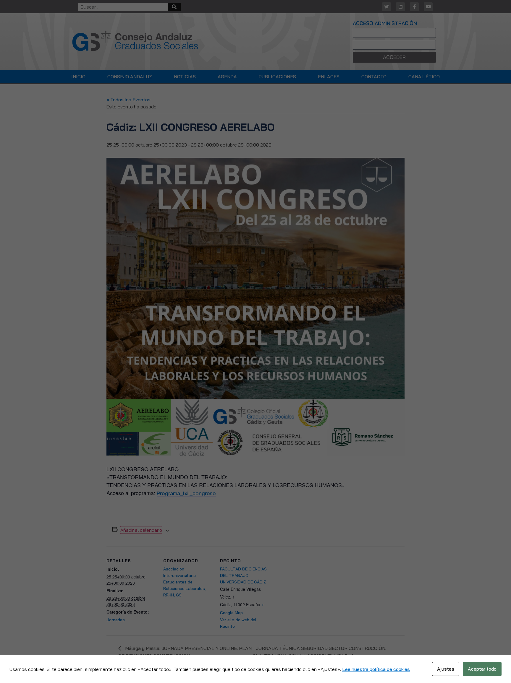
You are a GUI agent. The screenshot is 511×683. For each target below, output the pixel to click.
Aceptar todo (482, 669)
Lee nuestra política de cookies (376, 669)
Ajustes (445, 669)
